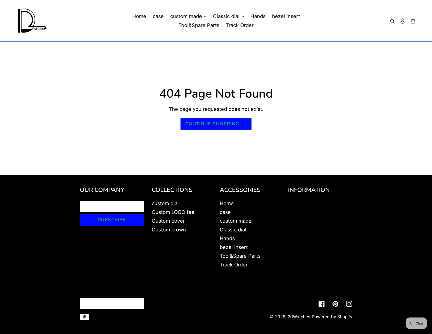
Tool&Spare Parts (240, 256)
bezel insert (234, 247)
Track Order (234, 265)
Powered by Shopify (332, 316)
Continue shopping (212, 124)
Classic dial (233, 230)
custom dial (165, 203)
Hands (227, 238)
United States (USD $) (110, 303)
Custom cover (168, 221)
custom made (236, 221)
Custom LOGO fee (173, 212)
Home (227, 203)
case (225, 212)
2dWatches (299, 316)
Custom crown (169, 230)
